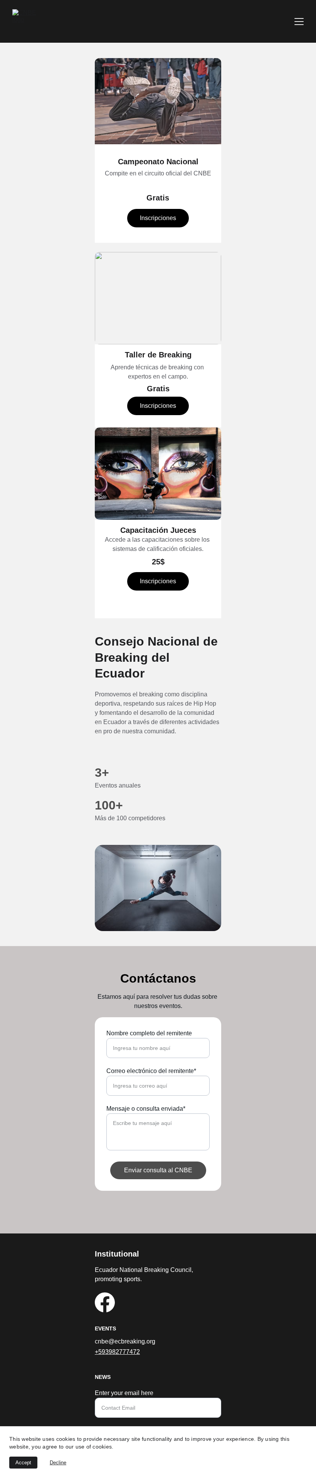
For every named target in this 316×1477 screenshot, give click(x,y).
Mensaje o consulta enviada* (145, 1108)
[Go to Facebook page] (105, 1302)
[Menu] (299, 21)
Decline (58, 1462)
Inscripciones (158, 218)
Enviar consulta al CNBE (158, 1170)
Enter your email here (124, 1393)
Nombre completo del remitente (149, 1033)
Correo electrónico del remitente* (151, 1071)
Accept (23, 1462)
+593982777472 (117, 1351)
